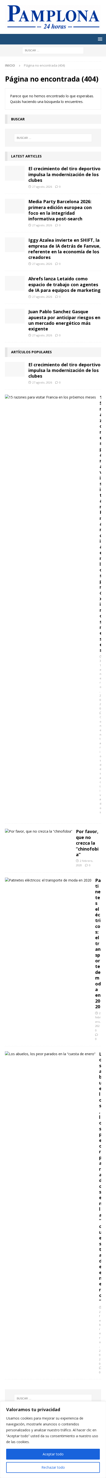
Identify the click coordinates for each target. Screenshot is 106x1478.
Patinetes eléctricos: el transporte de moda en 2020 (98, 943)
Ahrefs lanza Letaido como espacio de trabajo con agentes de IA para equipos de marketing (64, 284)
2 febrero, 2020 (98, 1021)
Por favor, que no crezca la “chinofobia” (87, 842)
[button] (99, 39)
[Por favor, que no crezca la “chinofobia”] (38, 831)
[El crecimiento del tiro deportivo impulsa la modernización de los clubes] (15, 173)
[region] (53, 1439)
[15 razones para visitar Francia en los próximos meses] (50, 397)
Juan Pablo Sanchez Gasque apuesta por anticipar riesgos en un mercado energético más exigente (64, 320)
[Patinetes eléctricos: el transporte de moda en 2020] (48, 880)
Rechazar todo (53, 1467)
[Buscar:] (53, 50)
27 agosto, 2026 (42, 186)
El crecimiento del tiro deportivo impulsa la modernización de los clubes (64, 174)
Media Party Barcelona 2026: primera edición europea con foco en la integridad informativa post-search (60, 210)
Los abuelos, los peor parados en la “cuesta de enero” (100, 1177)
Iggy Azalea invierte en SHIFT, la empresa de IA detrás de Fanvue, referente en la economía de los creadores (64, 248)
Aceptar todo (53, 1454)
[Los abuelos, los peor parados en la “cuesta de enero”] (50, 1054)
